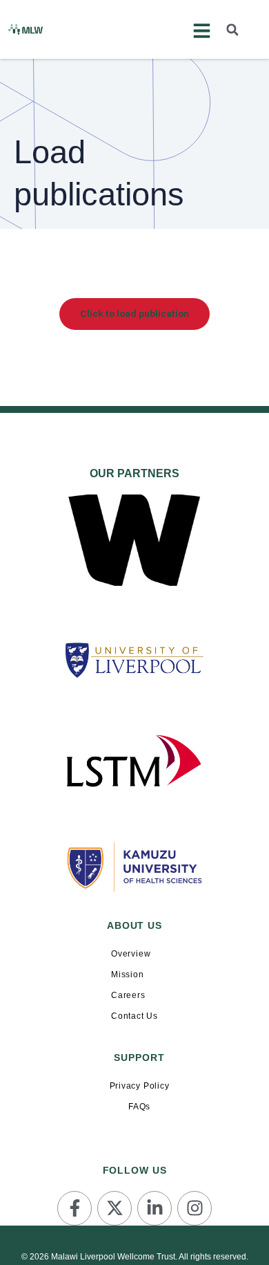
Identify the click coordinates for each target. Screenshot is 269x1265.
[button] (232, 29)
